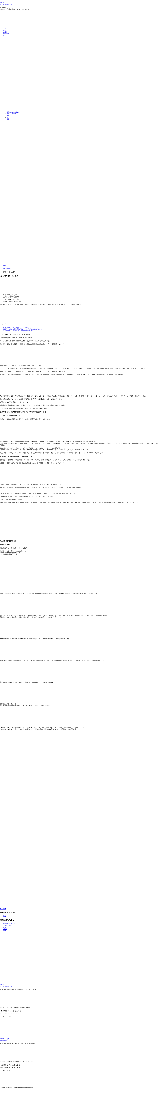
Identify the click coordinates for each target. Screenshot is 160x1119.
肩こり (9, 117)
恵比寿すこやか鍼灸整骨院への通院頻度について (18, 331)
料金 (4, 30)
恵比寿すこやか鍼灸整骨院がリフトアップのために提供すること (22, 329)
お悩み (5, 32)
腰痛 (8, 115)
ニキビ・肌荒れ (11, 113)
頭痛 (8, 119)
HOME (5, 265)
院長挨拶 (6, 33)
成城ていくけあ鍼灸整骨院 (4, 1039)
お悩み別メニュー (8, 268)
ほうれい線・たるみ (13, 112)
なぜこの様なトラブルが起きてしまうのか (16, 327)
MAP (4, 35)
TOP (4, 28)
